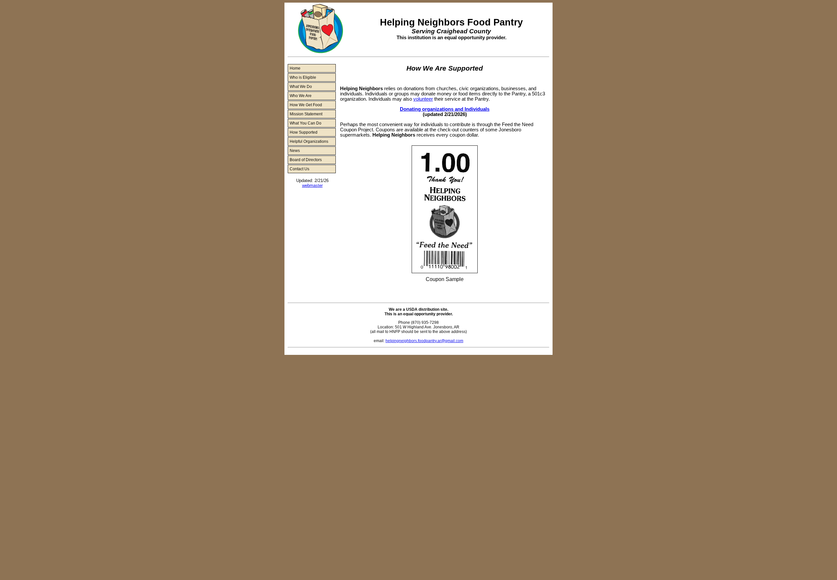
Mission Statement (306, 114)
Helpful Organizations (309, 141)
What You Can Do (305, 123)
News (295, 150)
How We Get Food (306, 105)
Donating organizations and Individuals (444, 109)
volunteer (423, 99)
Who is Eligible (303, 77)
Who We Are (301, 95)
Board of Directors (306, 159)
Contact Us (299, 169)
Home (295, 68)
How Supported (303, 132)
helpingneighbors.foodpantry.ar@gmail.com (424, 341)
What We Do (301, 86)
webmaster (312, 185)
